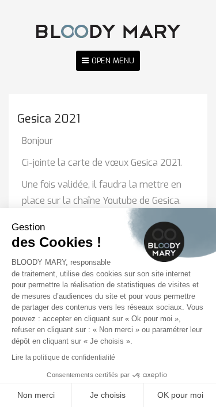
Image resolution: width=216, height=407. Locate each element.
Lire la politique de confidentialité (63, 357)
